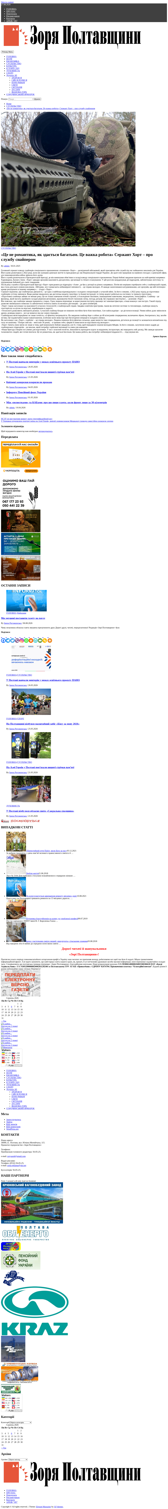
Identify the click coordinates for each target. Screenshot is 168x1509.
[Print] (31, 347)
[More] (50, 347)
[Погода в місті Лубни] (18, 1033)
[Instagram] (21, 347)
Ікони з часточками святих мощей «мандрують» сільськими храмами (57, 941)
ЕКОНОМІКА (12, 61)
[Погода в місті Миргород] (18, 1038)
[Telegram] (8, 347)
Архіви (4, 1459)
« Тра (3, 1021)
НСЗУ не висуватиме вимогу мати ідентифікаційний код (26, 419)
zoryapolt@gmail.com (16, 1156)
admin (7, 266)
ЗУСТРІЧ (16, 90)
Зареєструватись (13, 1119)
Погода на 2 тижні (9, 1026)
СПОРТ (9, 73)
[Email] (40, 347)
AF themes (58, 1507)
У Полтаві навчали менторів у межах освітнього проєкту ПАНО (43, 361)
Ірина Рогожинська (18, 367)
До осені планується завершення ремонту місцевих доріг (51, 896)
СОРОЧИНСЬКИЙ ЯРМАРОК (20, 94)
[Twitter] (12, 347)
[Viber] (17, 347)
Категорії (5, 1422)
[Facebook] (3, 347)
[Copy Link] (44, 347)
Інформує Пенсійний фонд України (26, 392)
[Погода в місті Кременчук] (18, 1028)
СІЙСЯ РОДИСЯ (19, 80)
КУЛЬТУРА (11, 66)
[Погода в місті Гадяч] (18, 1043)
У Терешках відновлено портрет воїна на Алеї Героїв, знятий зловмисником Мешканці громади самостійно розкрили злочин (57, 421)
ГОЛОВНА (11, 9)
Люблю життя (32, 873)
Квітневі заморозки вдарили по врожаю (29, 382)
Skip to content (7, 2)
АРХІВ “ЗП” (12, 21)
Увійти (9, 1122)
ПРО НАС (11, 11)
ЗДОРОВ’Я (17, 78)
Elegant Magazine (43, 1507)
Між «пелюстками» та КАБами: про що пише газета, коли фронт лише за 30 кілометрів (56, 402)
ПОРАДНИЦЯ (18, 82)
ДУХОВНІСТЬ (13, 71)
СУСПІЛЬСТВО (13, 63)
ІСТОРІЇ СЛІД (12, 68)
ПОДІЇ (9, 59)
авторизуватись (45, 431)
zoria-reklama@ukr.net (16, 1165)
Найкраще (21, 613)
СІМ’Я (15, 85)
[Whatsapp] (26, 347)
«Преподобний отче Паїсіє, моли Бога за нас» (46, 851)
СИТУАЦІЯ (17, 87)
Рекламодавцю (13, 16)
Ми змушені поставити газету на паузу (23, 618)
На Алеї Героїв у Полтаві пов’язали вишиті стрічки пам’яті (40, 372)
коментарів (13, 1127)
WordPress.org (12, 1129)
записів (11, 1124)
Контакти (10, 18)
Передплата (11, 14)
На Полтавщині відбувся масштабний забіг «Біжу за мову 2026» (43, 723)
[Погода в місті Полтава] (18, 1024)
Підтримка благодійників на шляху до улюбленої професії (52, 918)
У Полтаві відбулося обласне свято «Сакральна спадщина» (40, 811)
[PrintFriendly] (35, 347)
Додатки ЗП (11, 75)
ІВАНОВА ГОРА (19, 92)
